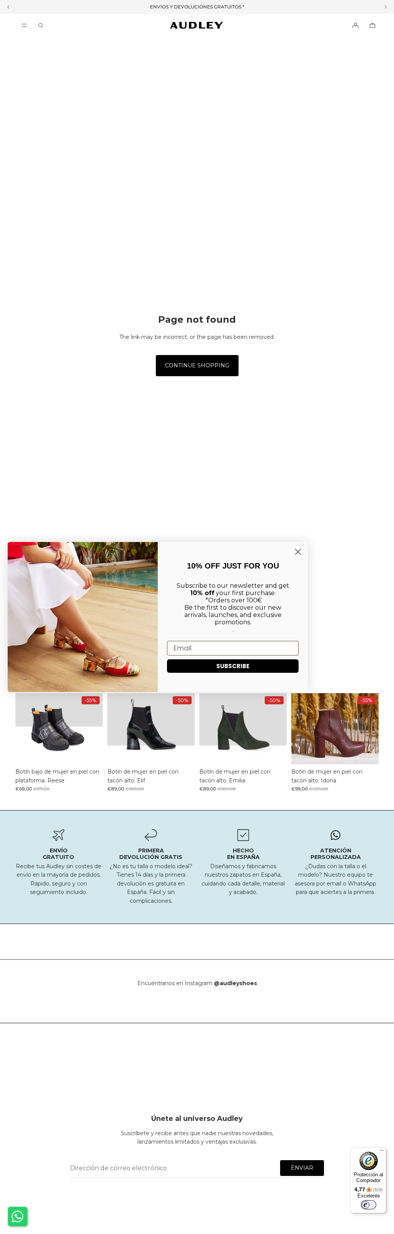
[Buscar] (40, 25)
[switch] (368, 1204)
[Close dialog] (298, 552)
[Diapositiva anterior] (23, 728)
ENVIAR (302, 1167)
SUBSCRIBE (232, 666)
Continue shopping (197, 365)
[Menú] (24, 25)
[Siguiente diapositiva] (94, 728)
